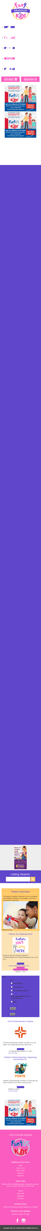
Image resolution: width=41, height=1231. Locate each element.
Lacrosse (12, 761)
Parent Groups (15, 265)
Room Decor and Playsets (20, 704)
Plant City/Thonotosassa (20, 991)
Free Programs (15, 605)
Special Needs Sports (18, 791)
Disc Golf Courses (16, 306)
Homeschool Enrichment (19, 612)
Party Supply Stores (17, 561)
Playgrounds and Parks (19, 363)
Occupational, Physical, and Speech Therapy (21, 476)
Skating (11, 387)
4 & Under (13, 570)
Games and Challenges (19, 324)
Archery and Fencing (18, 719)
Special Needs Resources (20, 274)
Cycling (11, 737)
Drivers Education (16, 599)
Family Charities (15, 247)
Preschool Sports (16, 773)
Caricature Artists (16, 519)
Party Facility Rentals (18, 555)
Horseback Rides (16, 339)
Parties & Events (12, 504)
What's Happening (13, 818)
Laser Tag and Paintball (19, 345)
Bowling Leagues (16, 728)
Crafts (11, 591)
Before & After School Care (21, 175)
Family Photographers (18, 253)
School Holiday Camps (18, 169)
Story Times (14, 650)
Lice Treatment (15, 468)
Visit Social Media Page (20, 970)
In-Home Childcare (17, 193)
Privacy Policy (20, 1170)
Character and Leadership (20, 579)
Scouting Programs (17, 641)
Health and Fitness (17, 749)
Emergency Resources (19, 244)
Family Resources (13, 241)
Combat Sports (15, 734)
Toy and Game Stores (18, 713)
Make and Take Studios (19, 351)
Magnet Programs (16, 196)
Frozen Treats (14, 692)
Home (20, 1165)
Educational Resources (19, 184)
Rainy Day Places (16, 375)
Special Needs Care (17, 492)
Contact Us (20, 1176)
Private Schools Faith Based (21, 211)
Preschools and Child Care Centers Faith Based (20, 201)
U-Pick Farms (14, 842)
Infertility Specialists (17, 465)
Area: (11, 980)
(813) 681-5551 (12, 1053)
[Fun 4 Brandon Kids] (20, 11)
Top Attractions (15, 405)
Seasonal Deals (15, 836)
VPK (10, 238)
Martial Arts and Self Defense (22, 767)
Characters (13, 525)
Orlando (20, 1191)
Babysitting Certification (19, 576)
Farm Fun (12, 827)
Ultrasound (13, 495)
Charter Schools (16, 178)
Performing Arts (15, 635)
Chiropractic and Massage (20, 444)
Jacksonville (20, 1193)
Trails (10, 411)
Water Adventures (16, 414)
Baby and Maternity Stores (20, 662)
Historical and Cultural (18, 608)
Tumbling (12, 806)
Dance (11, 594)
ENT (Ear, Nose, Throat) (19, 453)
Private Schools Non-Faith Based (23, 214)
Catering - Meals (16, 522)
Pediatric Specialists (17, 486)
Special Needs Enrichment (20, 644)
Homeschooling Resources (20, 259)
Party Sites (13, 558)
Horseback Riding (16, 758)
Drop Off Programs (17, 181)
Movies (11, 354)
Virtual (11, 653)
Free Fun (12, 318)
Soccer (11, 788)
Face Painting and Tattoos (20, 540)
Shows (11, 839)
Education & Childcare (15, 172)
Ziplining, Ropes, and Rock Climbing (20, 419)
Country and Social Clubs (20, 300)
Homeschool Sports (17, 755)
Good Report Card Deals (20, 830)
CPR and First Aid (16, 447)
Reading (12, 217)
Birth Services (15, 435)
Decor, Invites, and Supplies (21, 534)
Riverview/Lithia (17, 987)
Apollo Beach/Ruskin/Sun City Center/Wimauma (21, 997)
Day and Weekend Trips (19, 303)
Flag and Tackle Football (19, 740)
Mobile (14, 1002)
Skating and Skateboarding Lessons (21, 784)
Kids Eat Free (14, 698)
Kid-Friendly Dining (17, 695)
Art (9, 573)
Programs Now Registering (20, 638)
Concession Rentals (17, 528)
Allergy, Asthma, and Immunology (24, 426)
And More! (20, 1198)
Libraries (12, 348)
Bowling (12, 294)
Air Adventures (15, 283)
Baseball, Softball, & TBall (20, 722)
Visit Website (21, 968)
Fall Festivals (14, 824)
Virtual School (14, 235)
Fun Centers (14, 321)
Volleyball (12, 809)
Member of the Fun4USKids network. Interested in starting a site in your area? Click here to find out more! (20, 1185)
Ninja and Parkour (16, 770)
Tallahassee (20, 1196)
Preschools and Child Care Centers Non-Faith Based (20, 207)
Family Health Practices (19, 462)
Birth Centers (14, 432)
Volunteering (14, 656)
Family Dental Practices (19, 459)
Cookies (12, 531)
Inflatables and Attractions (20, 549)
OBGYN (12, 471)
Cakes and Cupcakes (18, 516)
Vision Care (13, 498)
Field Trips (13, 312)
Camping (12, 297)
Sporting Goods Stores (19, 707)
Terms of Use (20, 1168)
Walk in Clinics (15, 501)
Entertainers (14, 537)
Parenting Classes (16, 632)
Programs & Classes (14, 567)
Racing (11, 776)
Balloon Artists (15, 513)
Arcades (12, 289)
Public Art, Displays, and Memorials (19, 371)
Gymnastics (13, 746)
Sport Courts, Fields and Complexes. (19, 392)
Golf (10, 743)
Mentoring (13, 620)
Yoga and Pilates (16, 815)
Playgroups (13, 268)
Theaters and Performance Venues (21, 401)
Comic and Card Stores (19, 674)
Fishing (11, 315)
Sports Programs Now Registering (24, 794)
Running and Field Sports (20, 779)
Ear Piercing (14, 686)
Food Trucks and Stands (19, 543)
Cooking (12, 588)
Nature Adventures (17, 360)
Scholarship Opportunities (20, 220)
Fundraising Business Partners (22, 256)
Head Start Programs (18, 187)
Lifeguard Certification (18, 764)
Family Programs (16, 603)
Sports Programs (13, 716)
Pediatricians (14, 489)
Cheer (11, 731)
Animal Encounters (17, 285)
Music (11, 623)
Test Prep (12, 226)
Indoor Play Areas (16, 342)
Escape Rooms (15, 309)
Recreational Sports (17, 381)
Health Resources (13, 423)
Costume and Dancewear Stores (23, 683)
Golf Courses (14, 330)
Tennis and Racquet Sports (21, 803)
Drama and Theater (17, 597)
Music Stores (14, 701)
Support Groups (15, 277)
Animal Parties (15, 507)
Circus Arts (13, 582)
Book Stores (14, 668)
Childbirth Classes (16, 441)
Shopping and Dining (14, 659)
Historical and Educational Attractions (20, 335)
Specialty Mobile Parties (19, 564)
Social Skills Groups (17, 271)
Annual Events (15, 821)
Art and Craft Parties (18, 510)
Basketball (13, 725)
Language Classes (17, 617)
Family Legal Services (18, 250)
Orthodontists (14, 480)
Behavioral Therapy (17, 429)
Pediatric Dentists (16, 483)
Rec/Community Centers (19, 378)
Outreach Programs (17, 629)
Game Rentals (15, 546)
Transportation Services (19, 229)
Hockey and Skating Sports (21, 752)
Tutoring (12, 232)
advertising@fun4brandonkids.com (18, 966)
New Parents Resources (19, 262)
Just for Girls (14, 614)
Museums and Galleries (19, 357)
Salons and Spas (16, 384)
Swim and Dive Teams (18, 797)
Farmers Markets (16, 689)
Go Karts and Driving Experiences (24, 327)
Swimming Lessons (17, 800)
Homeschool (14, 190)
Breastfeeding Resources (20, 438)
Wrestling (12, 812)
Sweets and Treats (17, 710)
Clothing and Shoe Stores (20, 671)
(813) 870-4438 (12, 1091)
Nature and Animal (17, 626)
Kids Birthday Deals (17, 552)
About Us (20, 1173)
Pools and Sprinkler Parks (20, 366)
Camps (8, 166)
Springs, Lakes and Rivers (20, 396)
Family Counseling (16, 456)
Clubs (11, 584)
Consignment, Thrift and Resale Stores (23, 679)
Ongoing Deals (15, 833)
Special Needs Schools (19, 223)
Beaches (12, 291)
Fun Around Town (13, 280)
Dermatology (14, 450)
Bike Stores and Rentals (19, 665)
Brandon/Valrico (17, 983)
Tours (11, 408)
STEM (11, 647)
